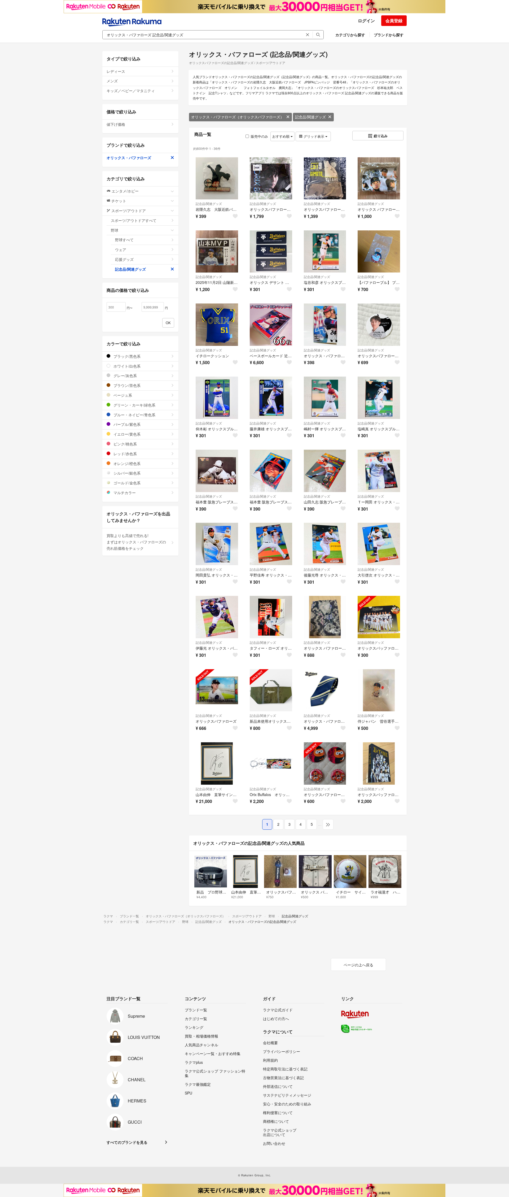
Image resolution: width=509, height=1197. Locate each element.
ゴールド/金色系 (126, 482)
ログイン (366, 20)
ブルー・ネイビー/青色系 (133, 414)
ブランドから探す (388, 34)
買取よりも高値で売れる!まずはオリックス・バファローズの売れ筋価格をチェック (136, 542)
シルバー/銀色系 (126, 473)
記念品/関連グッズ (310, 116)
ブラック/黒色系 (126, 356)
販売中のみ (259, 136)
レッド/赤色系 (124, 453)
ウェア (120, 249)
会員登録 (393, 20)
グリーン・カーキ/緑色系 (133, 405)
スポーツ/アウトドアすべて (133, 220)
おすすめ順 (281, 136)
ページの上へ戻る (358, 964)
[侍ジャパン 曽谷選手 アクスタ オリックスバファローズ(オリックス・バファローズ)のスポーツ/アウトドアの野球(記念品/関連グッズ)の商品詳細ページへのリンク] (379, 690)
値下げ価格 (116, 124)
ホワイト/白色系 (126, 366)
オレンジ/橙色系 (126, 463)
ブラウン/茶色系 (126, 385)
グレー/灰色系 (124, 375)
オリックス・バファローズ (129, 157)
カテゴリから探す (350, 34)
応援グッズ (124, 259)
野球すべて (124, 239)
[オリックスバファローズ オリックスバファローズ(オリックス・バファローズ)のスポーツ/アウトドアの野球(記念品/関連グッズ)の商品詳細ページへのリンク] (217, 690)
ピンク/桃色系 (124, 443)
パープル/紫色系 (126, 424)
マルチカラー (124, 492)
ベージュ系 (122, 395)
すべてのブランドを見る (127, 1142)
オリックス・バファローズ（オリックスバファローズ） (237, 116)
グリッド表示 (313, 136)
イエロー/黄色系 (126, 434)
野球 (114, 230)
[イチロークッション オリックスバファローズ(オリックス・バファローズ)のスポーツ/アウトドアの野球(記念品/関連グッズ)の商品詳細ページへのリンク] (217, 324)
